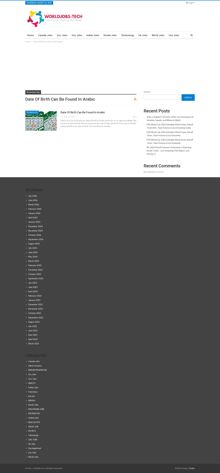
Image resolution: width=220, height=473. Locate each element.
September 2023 (35, 278)
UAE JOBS (32, 439)
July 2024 (32, 248)
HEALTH (31, 383)
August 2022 (34, 322)
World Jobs (158, 35)
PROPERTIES (34, 413)
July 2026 (32, 196)
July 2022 (32, 326)
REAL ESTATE (34, 422)
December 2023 (35, 270)
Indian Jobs (93, 35)
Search (147, 92)
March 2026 (33, 204)
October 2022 (34, 313)
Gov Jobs (77, 35)
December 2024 (35, 226)
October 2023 (34, 274)
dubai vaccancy (35, 365)
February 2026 (34, 209)
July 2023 (32, 283)
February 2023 (34, 296)
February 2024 (34, 265)
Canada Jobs (45, 35)
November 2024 (35, 230)
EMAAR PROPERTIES (37, 370)
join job (31, 396)
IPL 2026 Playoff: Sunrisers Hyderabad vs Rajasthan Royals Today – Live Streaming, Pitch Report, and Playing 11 (169, 150)
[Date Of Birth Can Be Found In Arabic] (41, 121)
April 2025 (33, 217)
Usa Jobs (174, 35)
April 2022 (33, 339)
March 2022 (33, 343)
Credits (192, 468)
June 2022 (33, 330)
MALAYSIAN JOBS (36, 409)
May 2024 (32, 256)
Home (30, 35)
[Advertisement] (110, 66)
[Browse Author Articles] (62, 117)
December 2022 (35, 304)
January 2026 (34, 213)
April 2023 (33, 291)
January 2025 (34, 222)
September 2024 (35, 239)
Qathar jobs (33, 418)
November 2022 (35, 309)
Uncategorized (34, 448)
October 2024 (34, 235)
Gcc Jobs (62, 35)
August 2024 (34, 243)
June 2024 (33, 252)
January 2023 (34, 300)
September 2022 (35, 317)
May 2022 (32, 335)
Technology (127, 35)
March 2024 (33, 261)
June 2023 (33, 287)
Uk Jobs (142, 35)
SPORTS (32, 431)
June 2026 (33, 200)
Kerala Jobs (110, 35)
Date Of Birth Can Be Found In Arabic (83, 112)
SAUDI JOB (33, 426)
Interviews (32, 392)
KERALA (31, 400)
